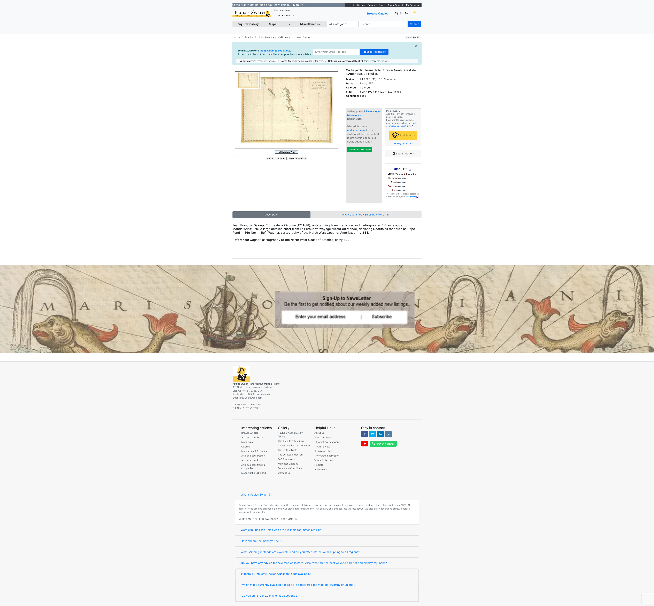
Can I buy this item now (291, 441)
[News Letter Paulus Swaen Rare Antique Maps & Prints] (327, 309)
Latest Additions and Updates (294, 445)
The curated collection (290, 454)
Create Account (395, 5)
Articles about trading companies (253, 466)
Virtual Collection (323, 460)
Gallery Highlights (287, 450)
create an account (397, 126)
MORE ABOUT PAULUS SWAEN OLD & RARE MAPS (266, 519)
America (249, 37)
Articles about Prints (252, 460)
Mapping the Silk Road (253, 473)
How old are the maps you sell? (261, 541)
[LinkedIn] (380, 434)
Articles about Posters (253, 455)
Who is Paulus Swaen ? (255, 494)
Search (414, 24)
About (381, 5)
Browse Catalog (377, 13)
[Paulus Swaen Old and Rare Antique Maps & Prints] (251, 13)
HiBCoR (318, 464)
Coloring (245, 446)
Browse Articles (249, 432)
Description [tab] (271, 214)
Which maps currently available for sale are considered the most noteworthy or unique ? (298, 584)
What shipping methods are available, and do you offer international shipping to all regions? (300, 552)
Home (237, 37)
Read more (411, 197)
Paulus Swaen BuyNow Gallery (290, 434)
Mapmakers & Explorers (254, 451)
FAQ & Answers (286, 459)
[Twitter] (372, 434)
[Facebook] (364, 434)
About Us (319, 432)
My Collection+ (413, 5)
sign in (414, 123)
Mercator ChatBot (288, 463)
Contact (371, 5)
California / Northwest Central (294, 37)
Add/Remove (407, 135)
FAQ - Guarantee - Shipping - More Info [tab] (366, 214)
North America (266, 37)
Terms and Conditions (290, 468)
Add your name (356, 130)
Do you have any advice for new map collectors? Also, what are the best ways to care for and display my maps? (314, 563)
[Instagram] (388, 434)
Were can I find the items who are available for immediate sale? (282, 530)
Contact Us (284, 473)
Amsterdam (320, 469)
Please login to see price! (275, 50)
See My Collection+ (403, 143)
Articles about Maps (252, 437)
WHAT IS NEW (322, 446)
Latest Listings (357, 5)
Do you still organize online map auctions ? (269, 595)
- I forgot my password (326, 442)
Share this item (404, 153)
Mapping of (247, 442)
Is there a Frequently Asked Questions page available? (276, 573)
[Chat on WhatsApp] (383, 443)
